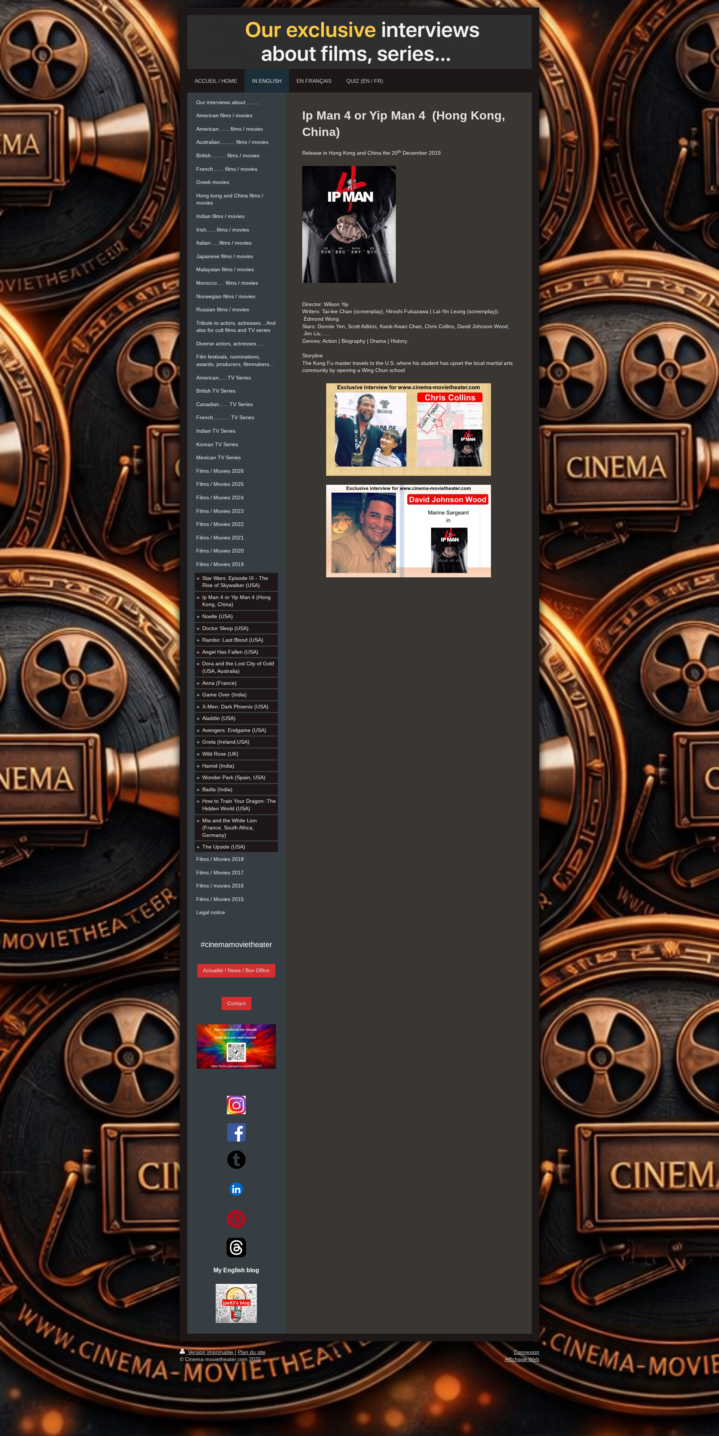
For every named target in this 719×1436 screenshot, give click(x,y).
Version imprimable (210, 1352)
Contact (236, 1003)
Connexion (526, 1352)
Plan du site (252, 1352)
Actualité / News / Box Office (236, 970)
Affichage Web (522, 1359)
